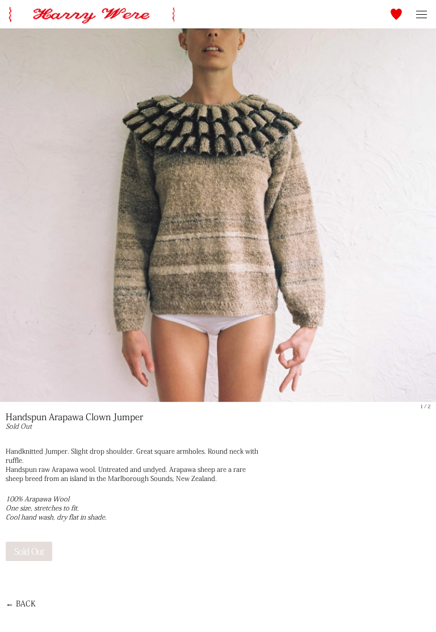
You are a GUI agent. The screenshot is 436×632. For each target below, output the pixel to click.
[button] (396, 14)
